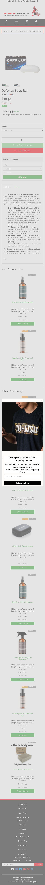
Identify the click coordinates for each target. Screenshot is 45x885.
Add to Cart (22, 379)
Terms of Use (22, 841)
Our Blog (22, 829)
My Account (22, 808)
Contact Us (22, 833)
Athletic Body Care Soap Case (22, 546)
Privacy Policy (22, 845)
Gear (11, 31)
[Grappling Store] (22, 10)
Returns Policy (22, 850)
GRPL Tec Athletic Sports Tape (22, 490)
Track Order (23, 813)
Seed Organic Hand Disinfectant (22, 302)
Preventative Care (21, 31)
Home (5, 31)
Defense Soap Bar (36, 31)
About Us (22, 825)
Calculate (23, 177)
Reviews (17, 187)
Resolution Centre (22, 817)
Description (7, 187)
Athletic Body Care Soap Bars (22, 769)
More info (17, 111)
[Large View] (6, 84)
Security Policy (22, 854)
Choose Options (22, 324)
